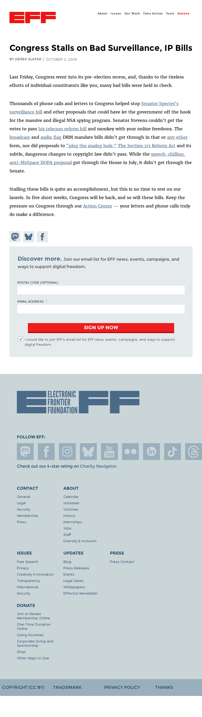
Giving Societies (30, 635)
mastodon (25, 451)
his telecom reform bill (62, 128)
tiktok (172, 451)
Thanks (164, 687)
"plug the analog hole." (91, 145)
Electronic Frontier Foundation (32, 18)
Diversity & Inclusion (80, 541)
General (23, 496)
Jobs (67, 528)
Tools (170, 13)
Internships (72, 522)
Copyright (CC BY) (23, 687)
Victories (70, 509)
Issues (115, 13)
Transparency (28, 580)
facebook (46, 451)
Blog (67, 561)
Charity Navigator (98, 466)
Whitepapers (74, 587)
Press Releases (76, 568)
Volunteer (71, 503)
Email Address (30, 301)
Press (21, 522)
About (103, 13)
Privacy (23, 568)
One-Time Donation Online (34, 626)
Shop (21, 652)
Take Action (153, 13)
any (171, 137)
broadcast (19, 137)
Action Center (97, 206)
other (182, 137)
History (69, 515)
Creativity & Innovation (35, 574)
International (27, 587)
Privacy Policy (122, 687)
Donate (184, 13)
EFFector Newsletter (80, 593)
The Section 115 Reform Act (146, 145)
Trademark (67, 687)
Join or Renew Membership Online (33, 616)
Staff (67, 534)
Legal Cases (73, 580)
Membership (27, 515)
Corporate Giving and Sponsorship (35, 643)
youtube (109, 451)
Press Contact (122, 561)
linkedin (151, 451)
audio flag (51, 137)
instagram (67, 451)
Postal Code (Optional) (37, 282)
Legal (21, 503)
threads (193, 451)
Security (23, 509)
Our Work (132, 13)
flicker (130, 451)
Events (68, 574)
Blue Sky (88, 451)
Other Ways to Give (33, 658)
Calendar (71, 496)
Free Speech (27, 561)
